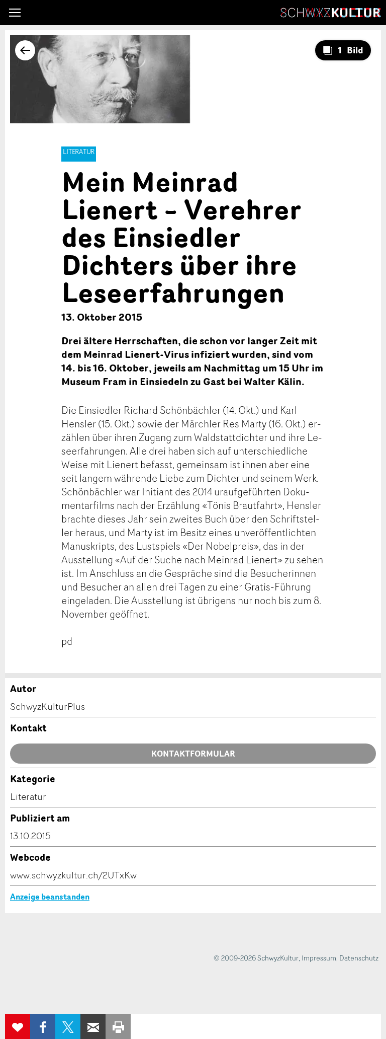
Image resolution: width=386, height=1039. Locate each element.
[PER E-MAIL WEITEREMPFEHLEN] (93, 1026)
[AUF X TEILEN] (67, 1026)
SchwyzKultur (330, 12)
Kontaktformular (193, 754)
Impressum (319, 957)
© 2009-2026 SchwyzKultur (256, 957)
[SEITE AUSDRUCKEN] (118, 1026)
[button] (15, 12)
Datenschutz (358, 957)
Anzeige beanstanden (49, 896)
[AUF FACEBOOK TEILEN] (42, 1026)
